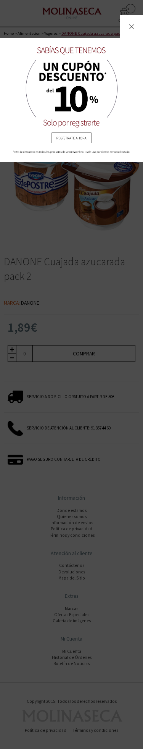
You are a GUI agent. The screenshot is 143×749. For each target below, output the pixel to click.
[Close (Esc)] (131, 26)
